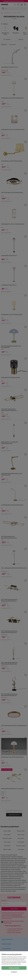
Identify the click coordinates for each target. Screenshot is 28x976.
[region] (14, 963)
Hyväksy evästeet (14, 968)
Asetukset (14, 972)
